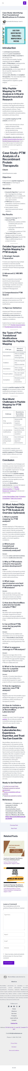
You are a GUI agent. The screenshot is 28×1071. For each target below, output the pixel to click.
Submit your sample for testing (13, 796)
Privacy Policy (14, 1043)
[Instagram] (16, 1006)
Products (14, 1015)
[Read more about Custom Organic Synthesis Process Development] (14, 848)
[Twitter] (19, 1006)
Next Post (14, 828)
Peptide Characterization (18, 325)
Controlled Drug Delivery (10, 888)
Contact (14, 1020)
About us (14, 1011)
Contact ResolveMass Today (10, 496)
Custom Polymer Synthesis (10, 862)
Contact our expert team (11, 786)
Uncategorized (7, 863)
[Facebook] (14, 1006)
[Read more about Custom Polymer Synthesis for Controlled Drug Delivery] (14, 875)
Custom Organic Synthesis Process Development (13, 859)
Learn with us (14, 1018)
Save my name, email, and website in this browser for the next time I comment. (13, 956)
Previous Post (14, 825)
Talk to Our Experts (16, 498)
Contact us (13, 491)
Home (14, 1009)
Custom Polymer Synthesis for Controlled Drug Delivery (13, 885)
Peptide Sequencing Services (10, 141)
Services (14, 1013)
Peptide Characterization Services (12, 139)
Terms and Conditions (14, 1050)
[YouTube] (11, 1006)
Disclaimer (14, 1046)
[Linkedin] (8, 1006)
